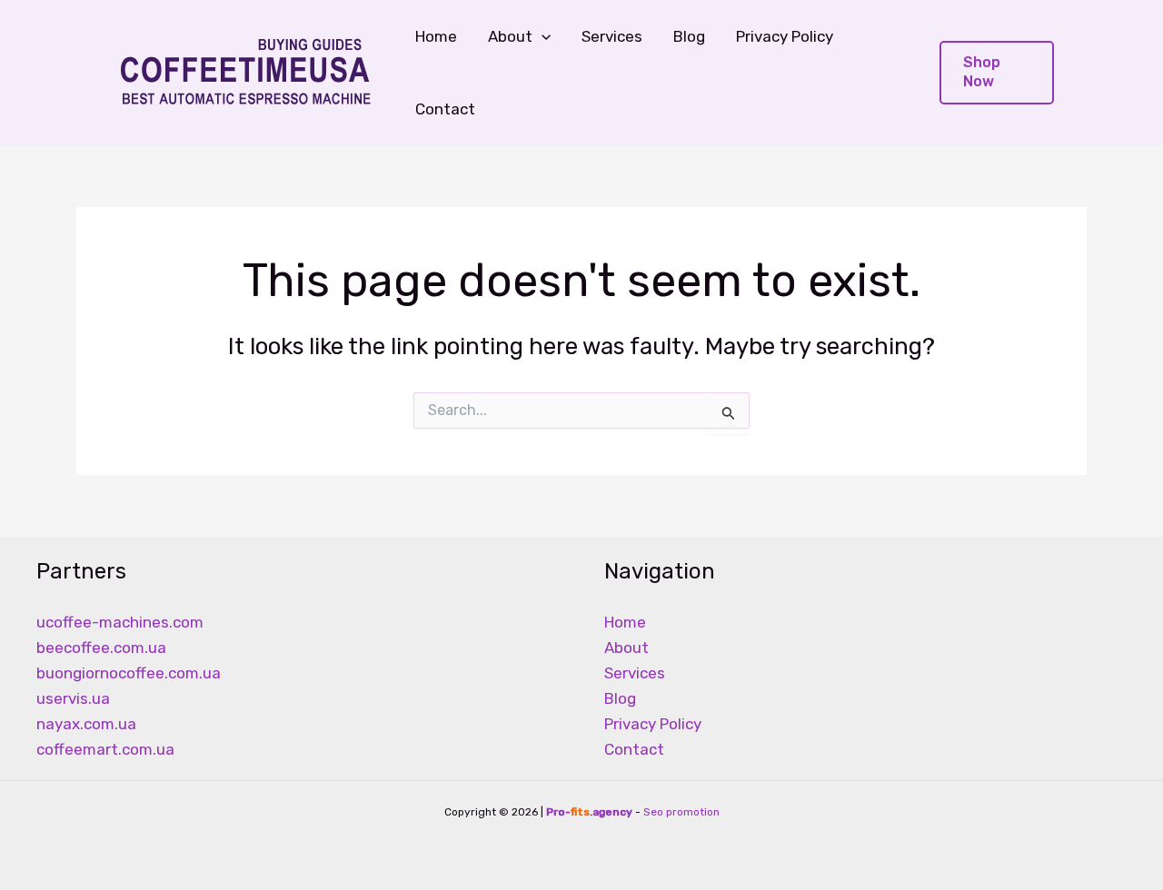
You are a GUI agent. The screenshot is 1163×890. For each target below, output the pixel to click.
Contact (445, 109)
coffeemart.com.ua (105, 749)
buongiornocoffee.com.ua (128, 673)
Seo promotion (681, 812)
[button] (541, 36)
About (626, 647)
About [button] (510, 36)
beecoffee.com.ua (101, 647)
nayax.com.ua (86, 724)
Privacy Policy (784, 36)
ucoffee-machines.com (120, 622)
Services (612, 36)
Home (436, 36)
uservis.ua (73, 698)
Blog (689, 36)
